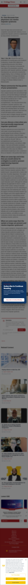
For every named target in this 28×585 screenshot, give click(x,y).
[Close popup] (25, 283)
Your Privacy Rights (15, 575)
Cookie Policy (11, 572)
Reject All (16, 578)
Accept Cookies (15, 582)
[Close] (25, 559)
